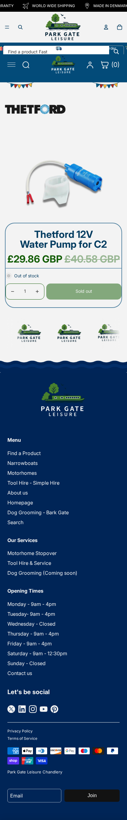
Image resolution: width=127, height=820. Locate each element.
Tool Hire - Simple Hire (33, 483)
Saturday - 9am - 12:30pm (37, 653)
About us (17, 493)
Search (15, 522)
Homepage (20, 502)
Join (92, 795)
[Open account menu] (106, 27)
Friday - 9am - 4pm (29, 643)
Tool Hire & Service (29, 563)
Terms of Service (22, 738)
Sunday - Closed (26, 663)
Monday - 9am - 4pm (31, 604)
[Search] (116, 51)
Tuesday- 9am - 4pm (31, 614)
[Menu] (7, 27)
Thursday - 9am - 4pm (33, 634)
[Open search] (20, 27)
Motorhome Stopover (32, 553)
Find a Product (24, 453)
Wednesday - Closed (31, 624)
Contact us (19, 673)
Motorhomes (22, 473)
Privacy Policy (20, 731)
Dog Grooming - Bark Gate (38, 512)
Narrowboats (22, 463)
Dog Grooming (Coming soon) (42, 573)
